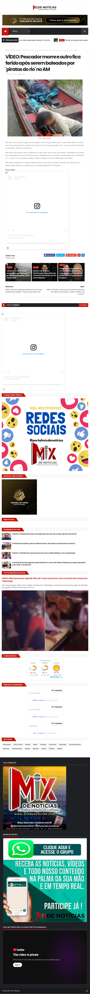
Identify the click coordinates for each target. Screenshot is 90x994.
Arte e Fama (18, 745)
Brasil (37, 40)
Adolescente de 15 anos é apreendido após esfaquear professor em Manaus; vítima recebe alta (18, 274)
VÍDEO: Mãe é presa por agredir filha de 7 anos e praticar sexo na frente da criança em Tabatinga (45, 579)
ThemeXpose (15, 991)
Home (7, 50)
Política (51, 749)
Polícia (13, 50)
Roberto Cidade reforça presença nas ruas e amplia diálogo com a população (43, 553)
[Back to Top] (87, 991)
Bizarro (27, 745)
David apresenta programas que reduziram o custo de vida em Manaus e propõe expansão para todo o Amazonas (49, 563)
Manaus (36, 749)
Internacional (17, 749)
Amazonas (7, 745)
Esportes (6, 749)
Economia (52, 745)
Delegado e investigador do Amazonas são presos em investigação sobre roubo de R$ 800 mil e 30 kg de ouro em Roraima (71, 273)
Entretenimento (75, 745)
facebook (83, 305)
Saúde (59, 749)
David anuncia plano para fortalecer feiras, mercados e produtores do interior (43, 543)
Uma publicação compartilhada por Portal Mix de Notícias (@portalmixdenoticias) (37, 243)
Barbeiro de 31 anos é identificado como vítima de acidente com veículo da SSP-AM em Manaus (45, 274)
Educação (62, 745)
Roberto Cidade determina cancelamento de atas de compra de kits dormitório (44, 534)
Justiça (27, 749)
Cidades (43, 745)
